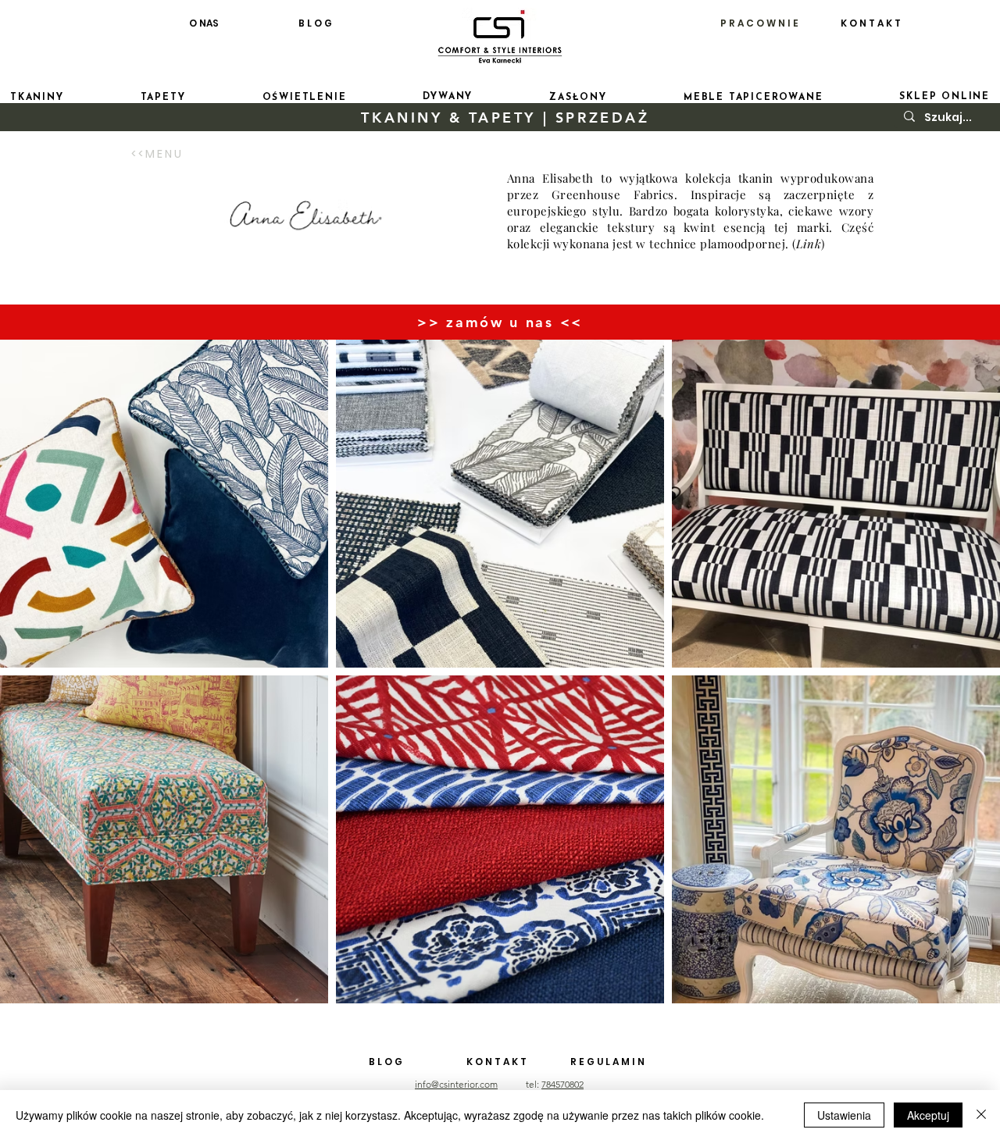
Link (809, 243)
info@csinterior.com (456, 1084)
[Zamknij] (981, 1115)
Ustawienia (844, 1115)
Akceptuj (928, 1115)
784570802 (562, 1084)
